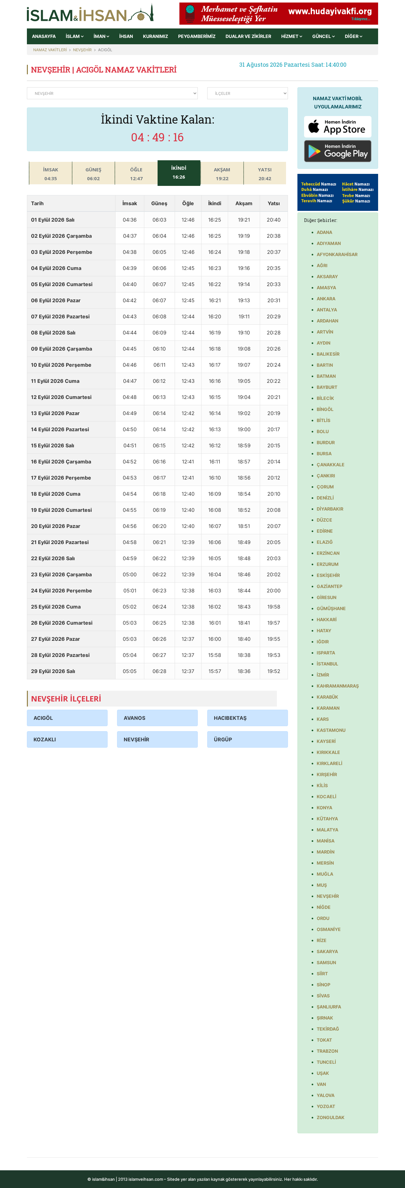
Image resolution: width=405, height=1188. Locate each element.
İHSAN (126, 36)
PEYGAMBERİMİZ (196, 36)
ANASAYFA (44, 36)
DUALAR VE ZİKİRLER (248, 36)
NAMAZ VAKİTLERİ (50, 49)
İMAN (100, 36)
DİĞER (352, 36)
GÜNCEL (322, 36)
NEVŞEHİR (82, 49)
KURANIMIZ (155, 36)
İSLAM (73, 36)
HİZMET (290, 36)
